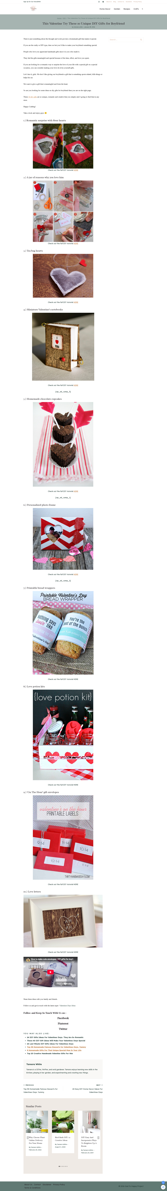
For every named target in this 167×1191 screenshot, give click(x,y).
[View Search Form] (142, 9)
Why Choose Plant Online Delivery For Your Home (37, 1140)
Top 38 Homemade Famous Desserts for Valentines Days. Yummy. (40, 1088)
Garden (117, 9)
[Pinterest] (103, 1)
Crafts (136, 9)
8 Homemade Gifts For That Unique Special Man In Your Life (54, 1050)
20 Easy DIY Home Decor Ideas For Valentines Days (87, 1088)
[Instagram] (99, 1)
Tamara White (78, 27)
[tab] (59, 1166)
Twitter (63, 1029)
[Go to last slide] (28, 1137)
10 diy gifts (32, 97)
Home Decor (105, 9)
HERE (76, 170)
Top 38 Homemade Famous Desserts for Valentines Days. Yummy (56, 1047)
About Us (109, 1)
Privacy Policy (138, 1)
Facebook (63, 1018)
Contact (37, 1184)
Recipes (127, 9)
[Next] (98, 1137)
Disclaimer (129, 1)
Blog (114, 1)
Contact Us (121, 1)
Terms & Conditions (32, 1188)
